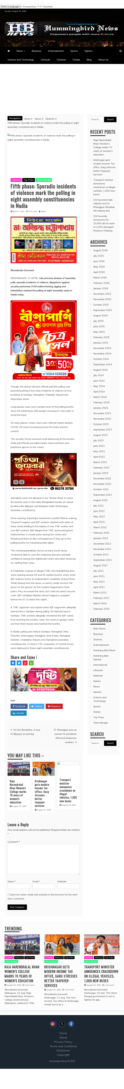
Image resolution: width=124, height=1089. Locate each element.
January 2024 (100, 407)
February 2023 (101, 467)
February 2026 (101, 282)
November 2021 (102, 549)
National (97, 675)
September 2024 (102, 364)
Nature (97, 681)
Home (63, 1033)
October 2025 (101, 304)
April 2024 (99, 391)
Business (36, 50)
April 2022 (99, 521)
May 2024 (99, 386)
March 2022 (100, 527)
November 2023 (102, 418)
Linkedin (19, 713)
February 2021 (101, 597)
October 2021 (101, 554)
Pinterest (55, 706)
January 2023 (100, 472)
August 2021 (100, 565)
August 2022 (100, 500)
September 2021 (102, 559)
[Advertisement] (62, 86)
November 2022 (102, 483)
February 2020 (101, 608)
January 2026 (100, 288)
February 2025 (101, 337)
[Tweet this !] (19, 663)
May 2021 (99, 581)
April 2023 (99, 456)
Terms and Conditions (63, 1046)
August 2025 (100, 315)
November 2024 (102, 353)
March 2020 (100, 603)
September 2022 (102, 494)
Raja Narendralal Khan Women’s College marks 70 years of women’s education (18, 791)
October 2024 (101, 358)
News (19, 50)
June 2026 (99, 261)
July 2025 (98, 320)
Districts (16, 179)
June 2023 (99, 445)
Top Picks (28, 179)
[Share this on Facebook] (13, 663)
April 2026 (99, 272)
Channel (61, 59)
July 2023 (98, 440)
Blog (89, 59)
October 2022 (101, 489)
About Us (103, 59)
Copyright (63, 1055)
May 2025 (99, 331)
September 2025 (102, 310)
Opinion (88, 50)
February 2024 (101, 402)
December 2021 (102, 543)
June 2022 (99, 511)
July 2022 (98, 505)
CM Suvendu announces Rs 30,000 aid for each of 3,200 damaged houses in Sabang (104, 223)
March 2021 (100, 592)
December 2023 (102, 413)
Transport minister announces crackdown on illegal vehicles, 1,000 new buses (68, 790)
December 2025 (102, 293)
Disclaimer (63, 1050)
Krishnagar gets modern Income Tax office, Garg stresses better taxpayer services (42, 793)
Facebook (19, 706)
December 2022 (102, 478)
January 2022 (100, 538)
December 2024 (102, 348)
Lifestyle (45, 59)
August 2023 (100, 434)
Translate (47, 6)
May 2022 (99, 516)
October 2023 (101, 424)
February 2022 (101, 532)
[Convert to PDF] (25, 663)
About (63, 1037)
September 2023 (102, 429)
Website (62, 881)
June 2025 (99, 326)
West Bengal (44, 179)
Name (12, 881)
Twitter (37, 706)
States (97, 711)
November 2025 (102, 299)
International (100, 664)
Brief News (99, 628)
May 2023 (99, 451)
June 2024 (99, 380)
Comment (14, 841)
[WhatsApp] (31, 663)
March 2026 (100, 277)
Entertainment (56, 50)
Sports (74, 50)
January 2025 (100, 342)
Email (36, 881)
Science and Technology (21, 59)
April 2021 (99, 587)
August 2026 (100, 250)
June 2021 (99, 576)
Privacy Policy (63, 1042)
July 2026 (98, 255)
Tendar (76, 59)
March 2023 (100, 462)
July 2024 (98, 375)
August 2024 (100, 369)
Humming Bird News (104, 650)
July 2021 (98, 570)
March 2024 (100, 396)
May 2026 (99, 266)
